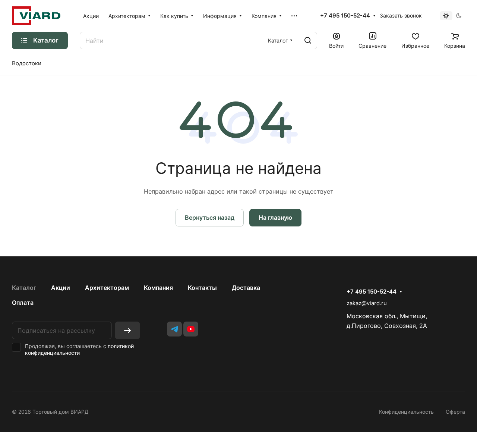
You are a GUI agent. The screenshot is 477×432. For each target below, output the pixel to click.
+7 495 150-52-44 (345, 15)
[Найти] (307, 40)
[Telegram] (174, 329)
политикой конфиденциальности (79, 349)
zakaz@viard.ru (367, 303)
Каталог (24, 287)
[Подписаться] (127, 330)
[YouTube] (190, 329)
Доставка (246, 287)
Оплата (23, 302)
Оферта (455, 411)
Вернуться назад (209, 217)
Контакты (202, 287)
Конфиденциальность (406, 411)
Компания (158, 287)
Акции (60, 287)
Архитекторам (107, 287)
